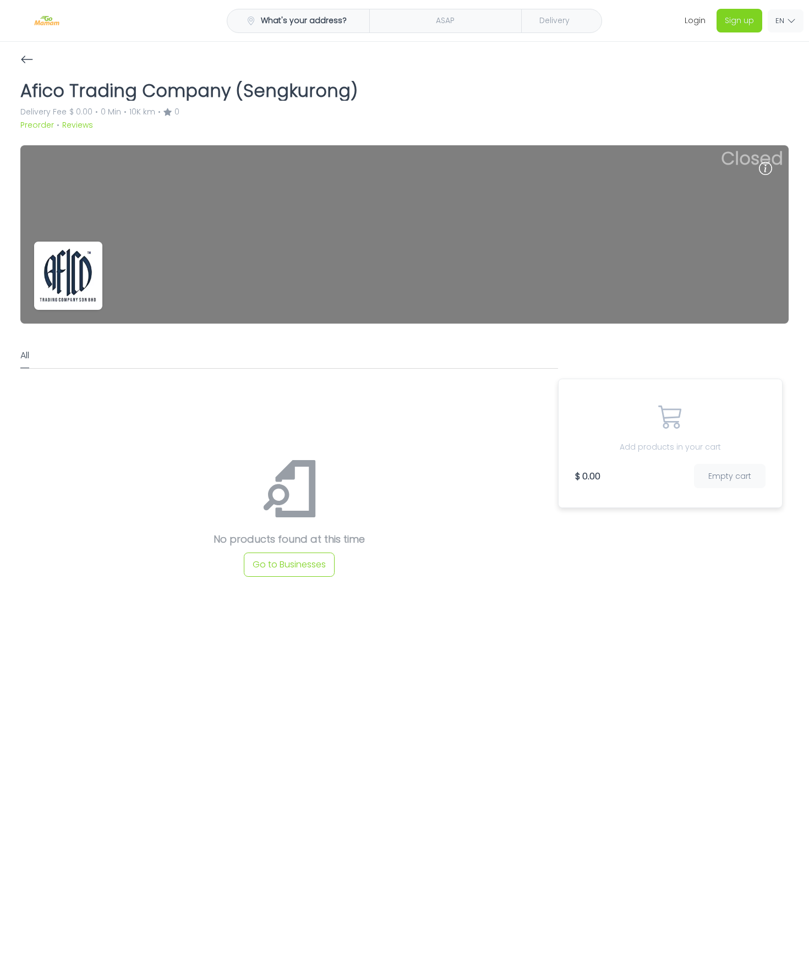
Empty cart (734, 465)
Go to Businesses (289, 555)
